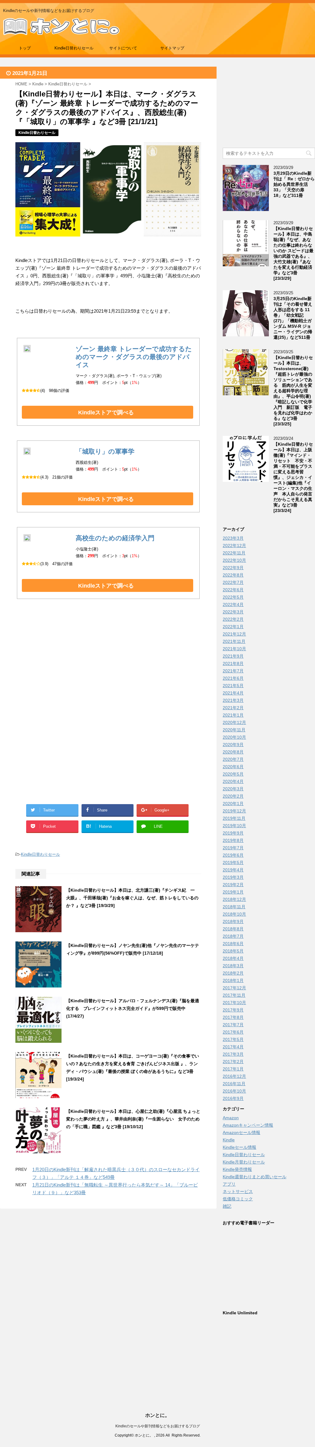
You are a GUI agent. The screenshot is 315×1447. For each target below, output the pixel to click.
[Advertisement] (108, 666)
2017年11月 (234, 995)
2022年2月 (233, 619)
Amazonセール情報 (241, 1132)
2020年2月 (233, 796)
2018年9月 (233, 921)
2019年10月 (234, 825)
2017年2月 (233, 1061)
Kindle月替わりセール (244, 1162)
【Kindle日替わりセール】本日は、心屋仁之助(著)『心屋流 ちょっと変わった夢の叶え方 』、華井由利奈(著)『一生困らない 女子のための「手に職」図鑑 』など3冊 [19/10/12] (133, 1119)
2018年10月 (234, 914)
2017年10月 (234, 1002)
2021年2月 (233, 707)
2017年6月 (233, 1032)
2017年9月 (233, 1009)
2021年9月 (233, 656)
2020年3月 (233, 788)
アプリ (229, 1184)
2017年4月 (233, 1046)
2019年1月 (233, 892)
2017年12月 (234, 987)
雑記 (227, 1206)
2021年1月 (233, 715)
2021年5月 (233, 685)
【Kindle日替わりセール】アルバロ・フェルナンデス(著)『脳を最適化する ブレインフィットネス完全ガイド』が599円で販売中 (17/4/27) (132, 1008)
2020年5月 (233, 774)
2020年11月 (234, 729)
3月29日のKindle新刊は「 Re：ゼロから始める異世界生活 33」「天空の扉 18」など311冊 (294, 184)
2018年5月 (233, 950)
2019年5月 (233, 862)
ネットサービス (238, 1191)
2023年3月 (233, 538)
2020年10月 (234, 737)
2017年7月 (233, 1024)
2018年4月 (233, 958)
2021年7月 (233, 670)
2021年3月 (233, 700)
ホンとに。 (157, 1415)
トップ (25, 48)
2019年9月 (233, 833)
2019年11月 (234, 818)
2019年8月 (233, 840)
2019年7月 (233, 847)
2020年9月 (233, 744)
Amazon (231, 1117)
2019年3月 (233, 877)
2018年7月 (233, 936)
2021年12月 (234, 634)
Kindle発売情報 (237, 1169)
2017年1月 (233, 1068)
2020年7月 (233, 759)
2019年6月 (233, 855)
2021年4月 (233, 692)
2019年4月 (233, 869)
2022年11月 (234, 552)
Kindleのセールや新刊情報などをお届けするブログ (157, 1426)
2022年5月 (233, 597)
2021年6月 (233, 678)
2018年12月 (234, 899)
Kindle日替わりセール (74, 48)
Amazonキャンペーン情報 (248, 1125)
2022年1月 (233, 626)
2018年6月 (233, 943)
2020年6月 (233, 766)
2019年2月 (233, 884)
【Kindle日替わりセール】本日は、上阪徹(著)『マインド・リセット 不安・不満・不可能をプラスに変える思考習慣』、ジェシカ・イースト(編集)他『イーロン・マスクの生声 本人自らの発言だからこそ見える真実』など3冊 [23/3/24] (293, 477)
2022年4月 (233, 604)
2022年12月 (234, 545)
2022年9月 (233, 567)
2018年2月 (233, 973)
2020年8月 (233, 751)
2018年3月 (233, 965)
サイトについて (123, 48)
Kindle (229, 1139)
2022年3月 (233, 611)
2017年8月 (233, 1017)
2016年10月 (234, 1091)
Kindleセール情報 (239, 1147)
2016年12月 (234, 1076)
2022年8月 (233, 575)
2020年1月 (233, 803)
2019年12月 (234, 810)
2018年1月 (233, 980)
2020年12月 (234, 722)
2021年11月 (234, 641)
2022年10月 (234, 560)
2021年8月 (233, 663)
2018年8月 (233, 928)
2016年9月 (233, 1098)
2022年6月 (233, 589)
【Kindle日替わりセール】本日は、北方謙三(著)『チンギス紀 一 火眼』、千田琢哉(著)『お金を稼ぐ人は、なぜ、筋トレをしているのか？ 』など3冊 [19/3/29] (132, 898)
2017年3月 (233, 1054)
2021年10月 (234, 648)
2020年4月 (233, 781)
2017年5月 (233, 1039)
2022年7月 (233, 582)
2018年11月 (234, 906)
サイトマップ (172, 48)
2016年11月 (234, 1083)
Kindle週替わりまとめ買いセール (254, 1176)
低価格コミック (238, 1198)
